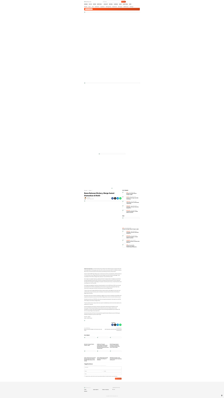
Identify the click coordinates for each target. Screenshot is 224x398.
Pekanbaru (128, 240)
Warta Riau (128, 205)
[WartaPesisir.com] (87, 1)
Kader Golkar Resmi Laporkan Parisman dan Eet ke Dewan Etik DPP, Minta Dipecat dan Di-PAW (90, 359)
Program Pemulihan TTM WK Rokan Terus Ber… (132, 212)
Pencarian (123, 1)
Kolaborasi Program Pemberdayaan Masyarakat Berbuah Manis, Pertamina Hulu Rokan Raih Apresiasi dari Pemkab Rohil (103, 346)
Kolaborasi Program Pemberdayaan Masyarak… (131, 246)
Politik (127, 196)
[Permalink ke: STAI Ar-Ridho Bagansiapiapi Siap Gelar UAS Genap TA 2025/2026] (103, 353)
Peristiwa (128, 201)
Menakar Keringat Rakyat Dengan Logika (89, 345)
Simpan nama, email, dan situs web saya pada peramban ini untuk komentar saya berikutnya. (101, 376)
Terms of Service (105, 389)
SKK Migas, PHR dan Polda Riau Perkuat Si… (132, 207)
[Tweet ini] (115, 198)
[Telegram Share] (118, 198)
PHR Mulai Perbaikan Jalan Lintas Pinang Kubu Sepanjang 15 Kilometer (116, 358)
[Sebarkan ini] (112, 198)
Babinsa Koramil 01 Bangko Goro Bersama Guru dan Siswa (93, 329)
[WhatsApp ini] (120, 198)
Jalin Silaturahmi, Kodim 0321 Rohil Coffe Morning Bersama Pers (113, 329)
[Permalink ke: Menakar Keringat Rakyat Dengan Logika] (90, 340)
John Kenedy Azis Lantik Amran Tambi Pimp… (132, 203)
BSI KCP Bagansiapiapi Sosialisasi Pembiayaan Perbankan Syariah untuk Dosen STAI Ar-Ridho (115, 346)
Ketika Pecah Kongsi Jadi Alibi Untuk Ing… (132, 198)
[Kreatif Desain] (84, 320)
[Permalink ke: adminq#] (85, 198)
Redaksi (85, 391)
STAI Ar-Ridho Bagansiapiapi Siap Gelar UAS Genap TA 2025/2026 (102, 358)
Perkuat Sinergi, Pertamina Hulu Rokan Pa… (132, 242)
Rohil (127, 192)
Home (85, 389)
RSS (114, 389)
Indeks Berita (95, 389)
